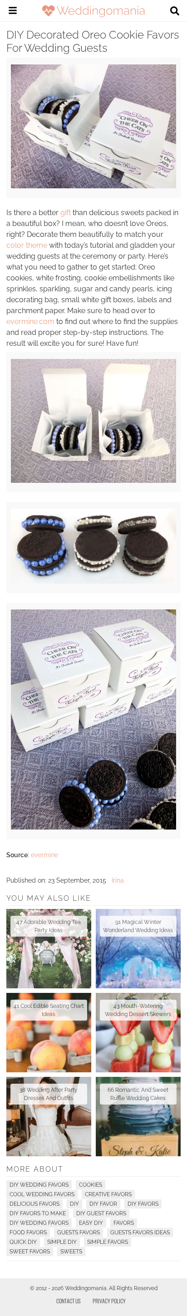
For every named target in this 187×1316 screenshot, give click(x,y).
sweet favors (30, 1251)
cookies (90, 1185)
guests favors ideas (140, 1232)
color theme (26, 245)
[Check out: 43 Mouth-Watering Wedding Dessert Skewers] (138, 1032)
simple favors (107, 1242)
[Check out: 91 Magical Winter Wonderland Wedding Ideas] (138, 948)
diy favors (143, 1204)
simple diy (62, 1242)
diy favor (103, 1204)
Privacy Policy (109, 1301)
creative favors (108, 1194)
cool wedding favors (42, 1194)
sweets (71, 1251)
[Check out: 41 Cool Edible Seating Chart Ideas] (48, 1032)
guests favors (78, 1232)
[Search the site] (174, 11)
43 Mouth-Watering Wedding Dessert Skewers (138, 1010)
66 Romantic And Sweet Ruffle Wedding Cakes (138, 1094)
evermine (44, 855)
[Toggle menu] (12, 12)
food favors (28, 1232)
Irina (118, 880)
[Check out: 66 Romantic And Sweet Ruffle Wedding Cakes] (138, 1116)
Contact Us (68, 1301)
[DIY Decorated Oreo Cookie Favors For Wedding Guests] (93, 186)
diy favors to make (38, 1213)
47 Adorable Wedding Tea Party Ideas (48, 926)
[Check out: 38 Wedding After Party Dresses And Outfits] (48, 1116)
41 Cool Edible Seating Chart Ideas (49, 1010)
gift (65, 212)
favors (123, 1223)
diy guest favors (101, 1213)
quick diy (23, 1242)
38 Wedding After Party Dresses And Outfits (49, 1094)
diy (74, 1204)
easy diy (91, 1223)
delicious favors (34, 1204)
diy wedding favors (39, 1223)
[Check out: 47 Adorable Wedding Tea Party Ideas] (48, 948)
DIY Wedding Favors (39, 1185)
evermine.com (30, 321)
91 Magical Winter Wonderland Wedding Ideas (138, 926)
